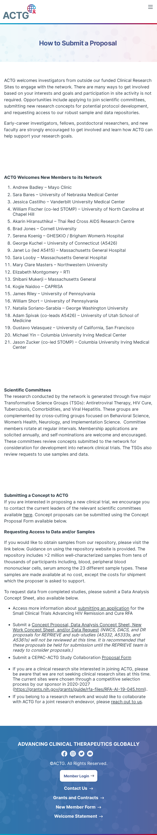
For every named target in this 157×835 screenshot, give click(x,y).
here (27, 514)
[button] (78, 776)
